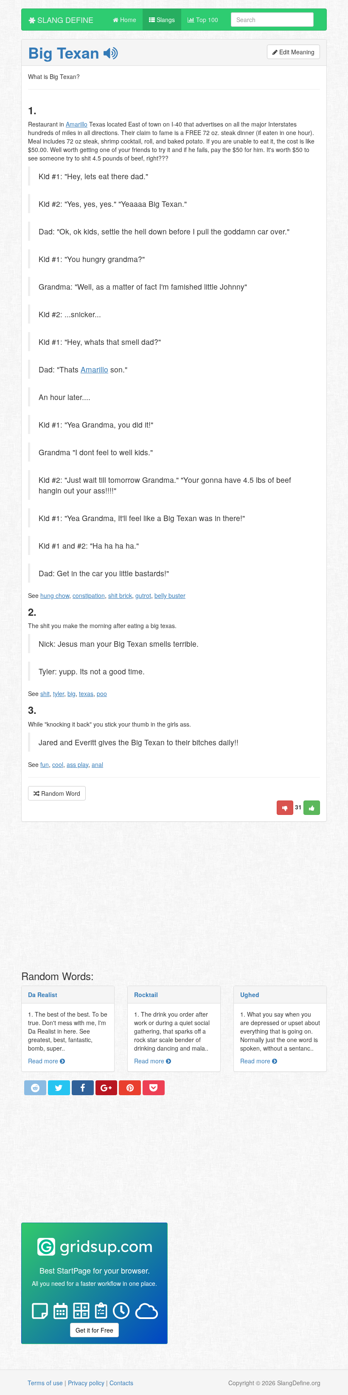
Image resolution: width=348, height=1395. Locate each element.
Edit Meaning (296, 52)
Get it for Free (94, 1330)
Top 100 (206, 19)
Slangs (165, 19)
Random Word (59, 793)
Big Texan (66, 52)
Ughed (249, 994)
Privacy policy (86, 1382)
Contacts (121, 1382)
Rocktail (146, 994)
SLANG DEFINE (64, 19)
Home (127, 19)
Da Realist (42, 994)
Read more (44, 1061)
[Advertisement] (174, 898)
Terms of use (45, 1382)
